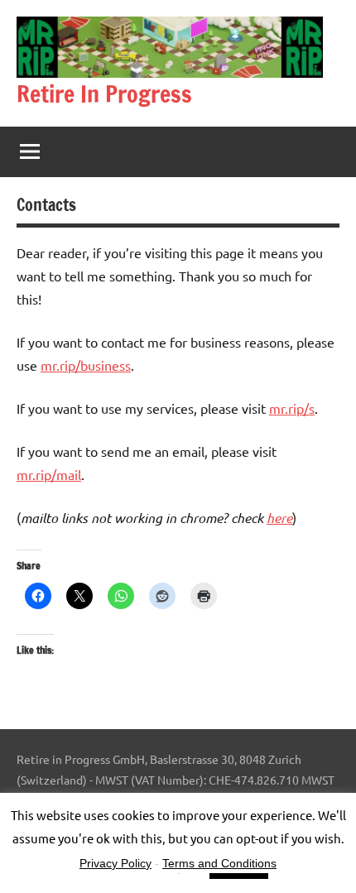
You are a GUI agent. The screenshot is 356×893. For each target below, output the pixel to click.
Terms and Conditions (219, 863)
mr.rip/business (86, 365)
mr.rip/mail (49, 474)
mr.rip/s (292, 408)
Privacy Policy (115, 863)
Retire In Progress (104, 94)
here (279, 517)
